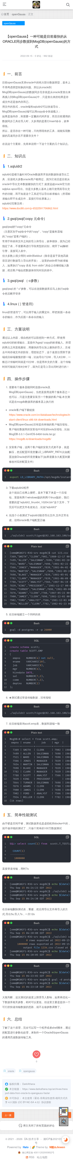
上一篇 (8, 1115)
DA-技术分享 (31, 1139)
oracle (11, 1071)
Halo (25, 1147)
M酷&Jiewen (57, 1147)
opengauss (29, 1071)
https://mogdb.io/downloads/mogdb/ (30, 439)
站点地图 (42, 1157)
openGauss (18, 14)
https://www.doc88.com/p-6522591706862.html (30, 208)
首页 (6, 14)
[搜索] (68, 5)
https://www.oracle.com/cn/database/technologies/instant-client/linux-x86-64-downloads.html (39, 417)
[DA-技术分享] (36, 4)
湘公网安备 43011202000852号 (37, 1152)
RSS (31, 1157)
